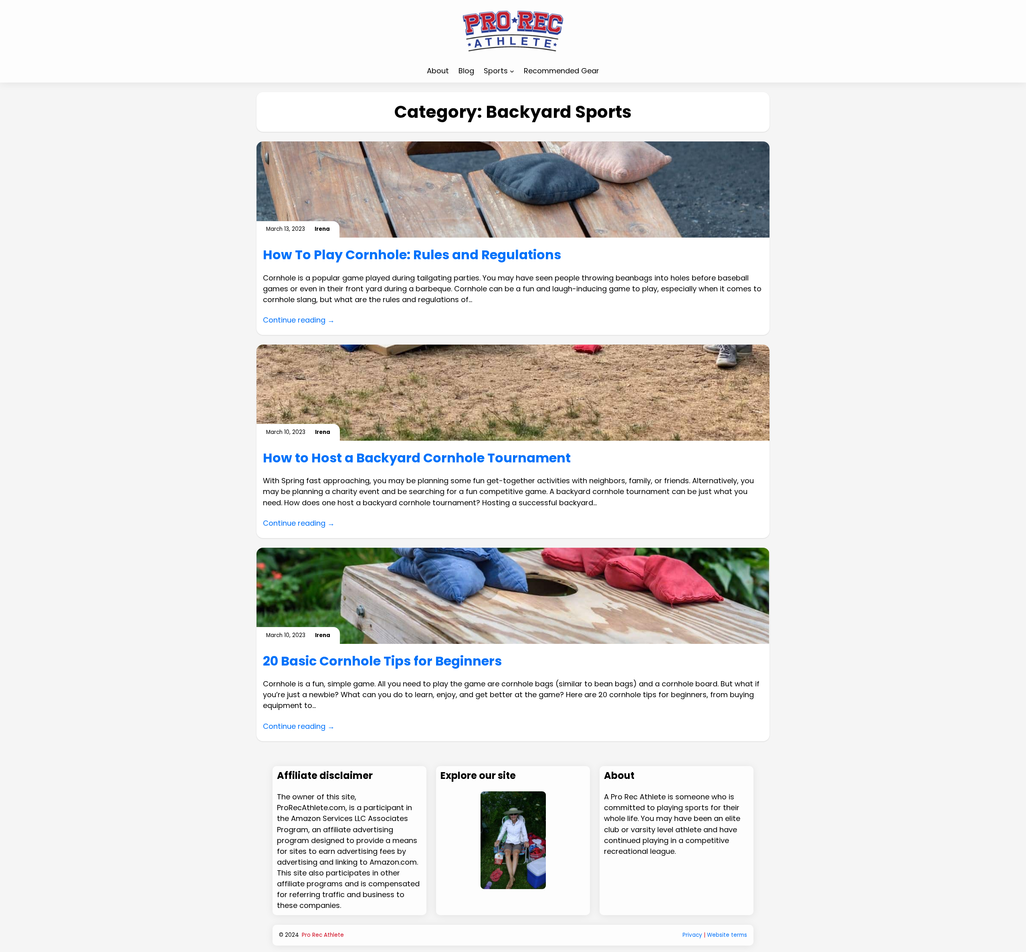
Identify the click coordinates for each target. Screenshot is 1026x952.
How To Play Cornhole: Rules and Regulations (412, 254)
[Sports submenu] (512, 71)
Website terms (727, 935)
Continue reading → (299, 320)
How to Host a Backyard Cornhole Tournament (417, 458)
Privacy (692, 935)
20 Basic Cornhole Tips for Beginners (382, 661)
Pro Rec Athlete (323, 935)
